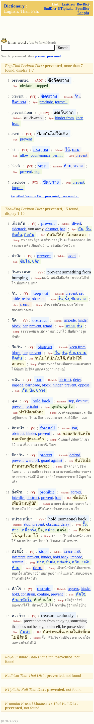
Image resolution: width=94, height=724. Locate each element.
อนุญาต (40, 149)
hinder (82, 320)
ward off (32, 460)
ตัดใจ (80, 594)
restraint (32, 406)
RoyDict (83, 4)
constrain (28, 594)
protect (46, 454)
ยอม (75, 149)
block (16, 326)
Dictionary (14, 5)
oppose (83, 385)
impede (17, 188)
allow (24, 155)
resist (26, 299)
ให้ (67, 149)
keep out (40, 293)
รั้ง (67, 299)
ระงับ (85, 562)
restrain (17, 562)
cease (68, 551)
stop (37, 171)
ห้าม (67, 166)
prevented (54, 56)
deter (77, 379)
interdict (18, 497)
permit (57, 155)
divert (76, 223)
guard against (51, 460)
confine (43, 594)
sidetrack (19, 229)
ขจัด (35, 261)
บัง (31, 390)
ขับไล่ (25, 261)
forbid (76, 492)
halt (77, 551)
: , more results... (45, 196)
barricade (32, 385)
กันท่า (25, 631)
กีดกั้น (17, 235)
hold (15, 594)
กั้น (88, 229)
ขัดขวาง (49, 96)
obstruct (51, 229)
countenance (40, 155)
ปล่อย (25, 304)
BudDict (50, 8)
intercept (18, 557)
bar (62, 229)
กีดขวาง (19, 102)
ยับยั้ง (50, 562)
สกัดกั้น (63, 562)
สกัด (75, 562)
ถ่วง (15, 530)
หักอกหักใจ (22, 600)
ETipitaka (65, 8)
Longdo (83, 13)
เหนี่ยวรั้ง (28, 530)
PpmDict (82, 8)
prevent (40, 56)
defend (74, 455)
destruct (82, 401)
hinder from (64, 118)
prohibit (47, 491)
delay (65, 524)
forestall (61, 102)
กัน (77, 96)
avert (72, 255)
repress (73, 589)
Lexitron (68, 4)
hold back (41, 400)
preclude (46, 102)
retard (47, 326)
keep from (77, 347)
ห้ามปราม (77, 353)
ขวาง (78, 166)
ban (58, 497)
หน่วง (50, 530)
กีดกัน (29, 235)
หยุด (42, 165)
